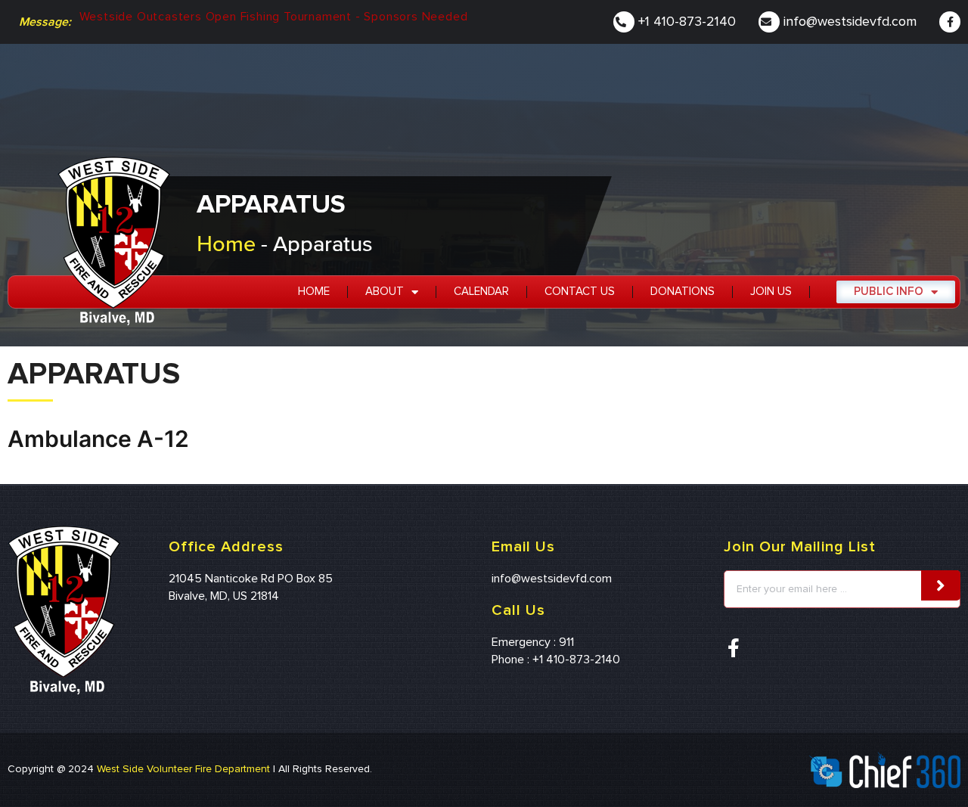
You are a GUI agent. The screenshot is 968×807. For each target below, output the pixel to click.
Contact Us (579, 291)
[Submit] (940, 585)
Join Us (771, 291)
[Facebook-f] (949, 22)
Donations (682, 291)
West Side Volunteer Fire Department (183, 769)
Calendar (481, 291)
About (384, 291)
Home (226, 243)
